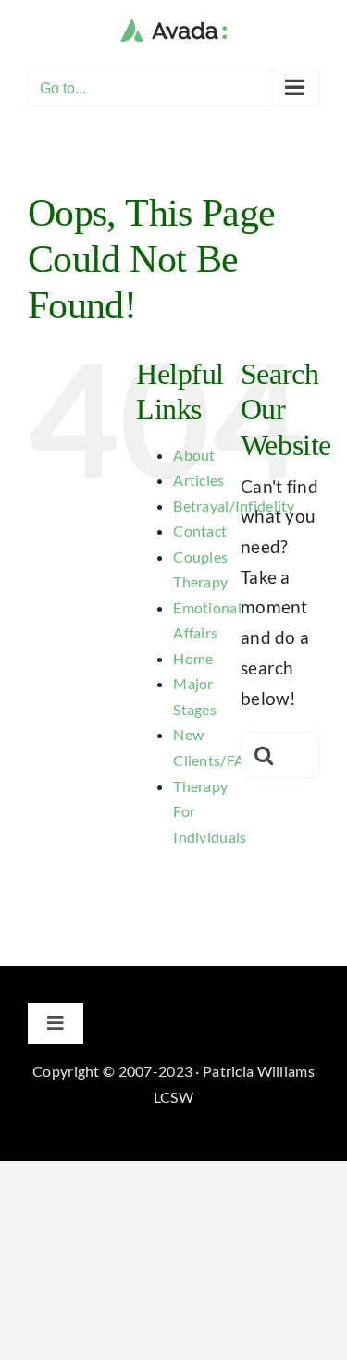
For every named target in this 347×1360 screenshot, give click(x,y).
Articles (198, 479)
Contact (200, 530)
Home (193, 658)
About (194, 455)
